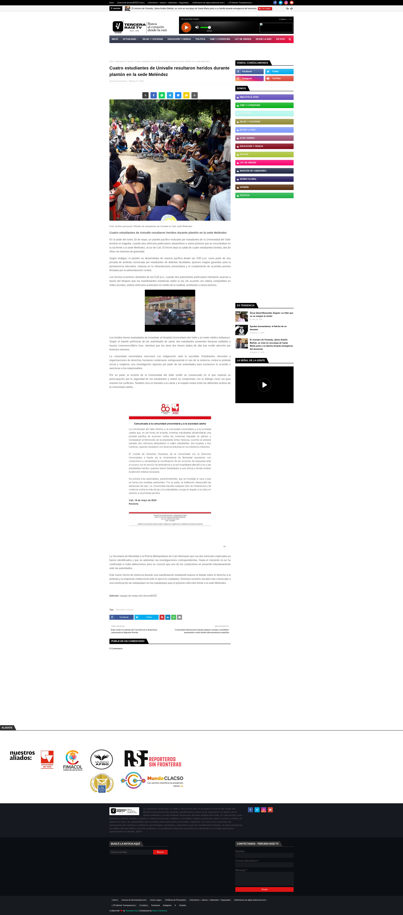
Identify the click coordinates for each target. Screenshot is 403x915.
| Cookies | (143, 905)
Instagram (167, 905)
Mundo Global (248, 179)
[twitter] (281, 3)
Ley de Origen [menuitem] (243, 39)
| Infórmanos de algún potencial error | (208, 3)
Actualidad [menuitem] (129, 39)
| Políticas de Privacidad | (175, 900)
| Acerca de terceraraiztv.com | (134, 900)
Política (245, 195)
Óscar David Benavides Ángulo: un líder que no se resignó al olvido (271, 314)
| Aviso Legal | (156, 900)
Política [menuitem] (200, 39)
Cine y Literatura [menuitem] (220, 39)
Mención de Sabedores (253, 171)
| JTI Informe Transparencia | (240, 3)
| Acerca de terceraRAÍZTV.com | (131, 3)
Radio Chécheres (159, 911)
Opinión (244, 187)
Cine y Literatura (250, 105)
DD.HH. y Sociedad (250, 122)
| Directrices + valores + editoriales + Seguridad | (168, 3)
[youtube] (292, 3)
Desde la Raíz (248, 130)
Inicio (111, 3)
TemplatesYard (132, 911)
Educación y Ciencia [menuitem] (179, 39)
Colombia (245, 113)
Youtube (182, 905)
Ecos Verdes (247, 138)
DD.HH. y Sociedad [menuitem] (153, 39)
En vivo (244, 154)
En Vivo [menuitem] (280, 39)
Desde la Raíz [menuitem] (264, 39)
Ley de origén (248, 162)
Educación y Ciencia (124, 61)
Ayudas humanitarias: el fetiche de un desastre (268, 328)
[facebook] (275, 3)
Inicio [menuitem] (115, 39)
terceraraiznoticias (119, 81)
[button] (145, 95)
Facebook (155, 905)
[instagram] (286, 3)
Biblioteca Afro (249, 97)
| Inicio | (115, 900)
